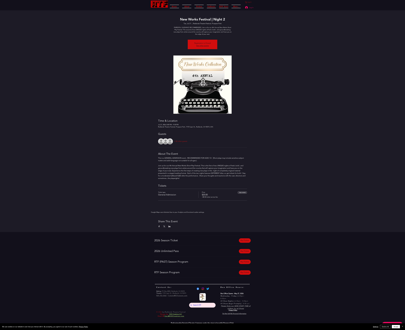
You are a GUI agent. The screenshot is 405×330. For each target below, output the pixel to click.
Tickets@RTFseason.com (177, 295)
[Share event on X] (164, 226)
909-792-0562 (161, 295)
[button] (187, 6)
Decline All (385, 327)
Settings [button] (375, 327)
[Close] (402, 326)
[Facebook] (197, 288)
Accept (396, 327)
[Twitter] (207, 288)
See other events (202, 46)
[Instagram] (202, 288)
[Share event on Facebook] (159, 226)
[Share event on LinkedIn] (169, 226)
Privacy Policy (83, 327)
